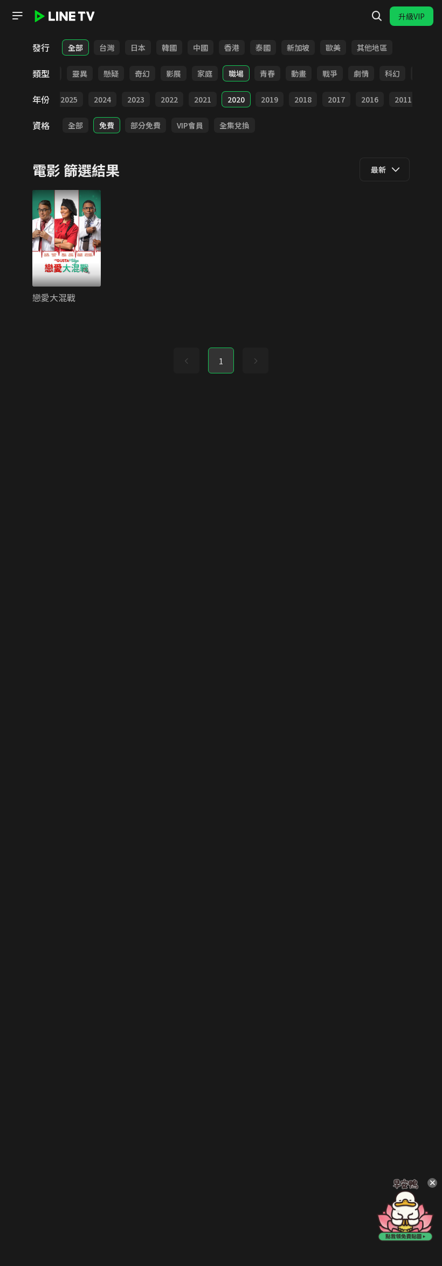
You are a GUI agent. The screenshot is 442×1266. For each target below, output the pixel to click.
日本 (138, 47)
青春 (267, 73)
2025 (69, 99)
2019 (269, 99)
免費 (106, 125)
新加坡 (298, 47)
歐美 (333, 47)
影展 (173, 73)
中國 (200, 47)
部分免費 (145, 125)
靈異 (79, 73)
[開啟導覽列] (17, 15)
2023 (135, 99)
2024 (102, 99)
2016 (369, 99)
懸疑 (111, 73)
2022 (169, 99)
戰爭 (329, 73)
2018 (303, 99)
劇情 (361, 73)
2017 (336, 99)
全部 (75, 47)
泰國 (263, 47)
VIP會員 (190, 125)
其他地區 (372, 47)
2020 (236, 99)
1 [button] (221, 361)
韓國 (169, 47)
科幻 (392, 73)
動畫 (298, 73)
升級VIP (411, 16)
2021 (202, 99)
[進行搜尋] (376, 16)
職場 (236, 73)
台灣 (106, 47)
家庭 (204, 73)
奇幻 (142, 73)
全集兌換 (234, 125)
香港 (231, 47)
